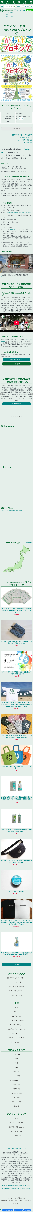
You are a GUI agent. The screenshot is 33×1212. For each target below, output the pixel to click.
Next (31, 394)
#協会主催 (16, 1097)
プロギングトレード (16, 995)
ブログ (16, 1007)
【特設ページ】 (14, 229)
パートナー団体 (16, 982)
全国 (2, 577)
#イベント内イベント (16, 1080)
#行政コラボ (16, 1084)
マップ (21, 118)
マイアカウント (16, 1135)
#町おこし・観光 (9, 17)
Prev (1, 394)
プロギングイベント (10, 13)
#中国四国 (16, 1071)
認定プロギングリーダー (16, 986)
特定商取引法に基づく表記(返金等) (22, 135)
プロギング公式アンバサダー (16, 1037)
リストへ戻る (28, 142)
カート (30, 3)
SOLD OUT (16, 129)
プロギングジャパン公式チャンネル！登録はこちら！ (14, 510)
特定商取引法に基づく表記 (9, 1200)
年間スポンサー (16, 1033)
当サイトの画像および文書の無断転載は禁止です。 (16, 1185)
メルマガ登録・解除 (16, 1131)
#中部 (16, 1063)
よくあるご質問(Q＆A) (16, 1025)
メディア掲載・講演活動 (16, 1020)
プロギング (7, 3)
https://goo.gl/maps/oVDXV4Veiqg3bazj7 (19, 212)
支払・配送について (19, 1198)
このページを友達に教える (24, 137)
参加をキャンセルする (16, 359)
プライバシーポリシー (25, 1200)
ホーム (2, 3)
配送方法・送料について (16, 1127)
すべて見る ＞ (29, 542)
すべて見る (17, 964)
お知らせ (26, 6)
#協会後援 (16, 1106)
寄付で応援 (27, 1210)
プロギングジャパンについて (16, 1029)
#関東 (6, 15)
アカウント (25, 3)
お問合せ (19, 6)
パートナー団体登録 (7, 1210)
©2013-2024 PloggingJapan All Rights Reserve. (16, 1188)
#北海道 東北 (16, 1054)
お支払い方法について (16, 1122)
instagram (16, 408)
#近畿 (16, 1067)
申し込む (16, 364)
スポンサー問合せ (18, 1210)
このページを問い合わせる (24, 140)
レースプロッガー (16, 1042)
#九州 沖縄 (16, 1076)
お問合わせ (16, 1203)
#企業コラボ (16, 1089)
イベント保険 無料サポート (16, 991)
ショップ (13, 3)
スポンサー (19, 3)
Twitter (26, 339)
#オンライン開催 (17, 1102)
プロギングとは (16, 1016)
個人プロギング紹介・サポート (16, 978)
